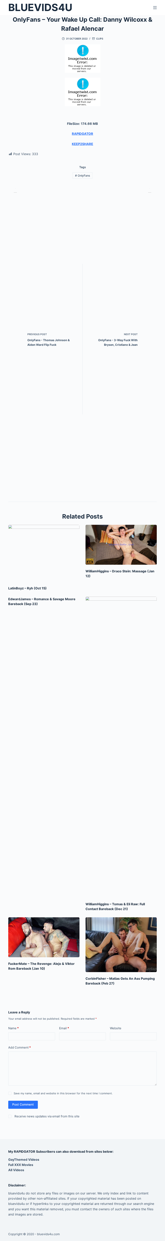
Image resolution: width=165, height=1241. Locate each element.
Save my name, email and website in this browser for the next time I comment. (63, 1093)
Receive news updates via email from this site (46, 1116)
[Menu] (155, 7)
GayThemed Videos (23, 1160)
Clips (99, 38)
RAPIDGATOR (82, 134)
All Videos (16, 1170)
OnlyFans (82, 175)
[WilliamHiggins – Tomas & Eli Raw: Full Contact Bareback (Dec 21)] (121, 747)
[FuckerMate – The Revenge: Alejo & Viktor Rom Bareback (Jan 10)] (43, 937)
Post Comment (23, 1104)
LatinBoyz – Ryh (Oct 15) (27, 588)
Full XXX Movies (20, 1165)
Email (64, 1028)
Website (115, 1028)
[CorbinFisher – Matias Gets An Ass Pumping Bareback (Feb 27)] (121, 944)
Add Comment (19, 1047)
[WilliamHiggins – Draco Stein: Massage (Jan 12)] (121, 545)
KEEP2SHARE (82, 144)
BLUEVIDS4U (40, 7)
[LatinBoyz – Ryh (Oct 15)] (43, 553)
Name (13, 1028)
